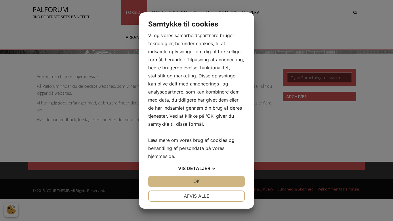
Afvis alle (196, 196)
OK (196, 181)
